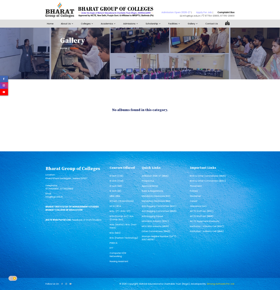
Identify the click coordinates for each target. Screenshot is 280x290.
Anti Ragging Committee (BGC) (159, 206)
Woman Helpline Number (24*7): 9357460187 (159, 238)
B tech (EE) (115, 190)
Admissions (129, 23)
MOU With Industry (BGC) (155, 221)
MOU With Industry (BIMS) (155, 226)
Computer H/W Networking (118, 254)
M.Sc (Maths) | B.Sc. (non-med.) (123, 226)
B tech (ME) (116, 185)
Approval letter (150, 185)
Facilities (172, 23)
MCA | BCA (115, 206)
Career (193, 200)
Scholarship (152, 23)
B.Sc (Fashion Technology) (124, 237)
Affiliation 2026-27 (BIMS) (155, 175)
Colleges (86, 23)
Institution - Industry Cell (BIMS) (207, 231)
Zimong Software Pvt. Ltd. (221, 283)
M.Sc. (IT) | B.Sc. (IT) (120, 211)
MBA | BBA (115, 196)
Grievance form (198, 206)
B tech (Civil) (117, 180)
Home (50, 23)
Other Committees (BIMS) (156, 231)
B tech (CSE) (116, 175)
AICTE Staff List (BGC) (202, 211)
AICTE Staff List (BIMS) (202, 216)
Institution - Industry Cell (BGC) (207, 226)
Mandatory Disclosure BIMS (156, 200)
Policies (194, 190)
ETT (111, 247)
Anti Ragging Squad (152, 216)
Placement (196, 185)
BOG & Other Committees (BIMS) (208, 175)
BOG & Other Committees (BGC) (208, 180)
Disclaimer (195, 196)
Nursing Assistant (119, 261)
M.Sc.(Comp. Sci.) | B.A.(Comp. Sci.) (122, 218)
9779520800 (66, 188)
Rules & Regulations (152, 190)
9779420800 (52, 188)
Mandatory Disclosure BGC (156, 196)
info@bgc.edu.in (54, 196)
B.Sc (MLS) (115, 232)
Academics (107, 23)
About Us (66, 23)
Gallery (191, 23)
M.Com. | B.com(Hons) (122, 200)
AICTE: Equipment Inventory (204, 221)
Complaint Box (226, 12)
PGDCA (113, 242)
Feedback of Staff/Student (87, 219)
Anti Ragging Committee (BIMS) (159, 211)
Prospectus (148, 180)
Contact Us (211, 23)
